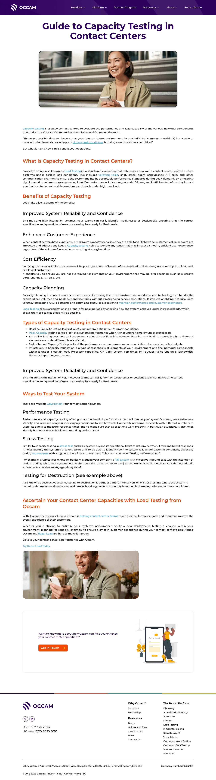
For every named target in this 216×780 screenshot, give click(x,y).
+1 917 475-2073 (39, 727)
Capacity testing (33, 128)
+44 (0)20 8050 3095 (42, 731)
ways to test (54, 403)
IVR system (122, 459)
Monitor (167, 720)
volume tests (40, 453)
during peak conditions (88, 142)
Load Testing (72, 171)
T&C (83, 773)
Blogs (131, 723)
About (170, 7)
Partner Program (125, 7)
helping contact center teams (99, 516)
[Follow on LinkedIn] (32, 719)
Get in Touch (50, 648)
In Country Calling (173, 728)
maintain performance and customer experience (150, 302)
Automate (169, 716)
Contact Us (134, 739)
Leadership (134, 712)
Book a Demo (193, 7)
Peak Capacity (38, 332)
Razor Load (45, 533)
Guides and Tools (137, 727)
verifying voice (108, 174)
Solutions (76, 7)
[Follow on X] (25, 719)
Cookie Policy (72, 773)
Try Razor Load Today (36, 546)
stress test (66, 445)
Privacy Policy (55, 773)
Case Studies (135, 731)
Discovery (169, 708)
